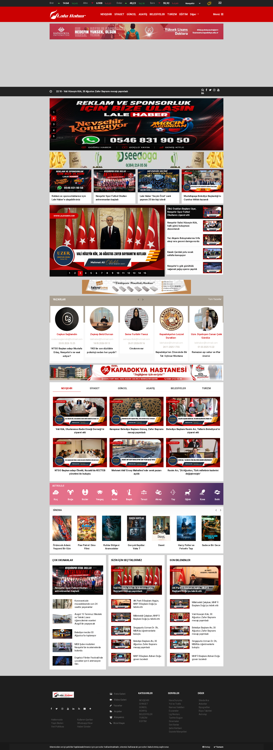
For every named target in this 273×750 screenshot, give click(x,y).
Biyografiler (204, 707)
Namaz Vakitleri (176, 707)
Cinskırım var (136, 348)
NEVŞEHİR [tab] (66, 388)
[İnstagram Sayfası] (63, 708)
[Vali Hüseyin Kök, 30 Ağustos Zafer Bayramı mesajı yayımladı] (136, 579)
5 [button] (54, 136)
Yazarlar (117, 705)
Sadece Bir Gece (186, 545)
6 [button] (96, 273)
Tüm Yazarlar (214, 299)
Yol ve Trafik (175, 704)
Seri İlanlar (174, 724)
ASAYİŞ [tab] (150, 388)
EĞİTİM (183, 14)
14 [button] (139, 273)
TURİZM (172, 14)
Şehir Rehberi (175, 728)
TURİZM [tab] (206, 388)
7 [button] (101, 273)
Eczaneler (174, 711)
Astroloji (203, 714)
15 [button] (144, 273)
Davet (136, 545)
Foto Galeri (119, 694)
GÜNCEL (131, 14)
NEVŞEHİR (106, 14)
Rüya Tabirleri (205, 711)
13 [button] (134, 273)
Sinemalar (174, 721)
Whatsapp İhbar (85, 723)
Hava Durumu (175, 700)
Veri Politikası (57, 726)
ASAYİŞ (143, 14)
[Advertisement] (136, 63)
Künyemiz (119, 717)
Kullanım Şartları (85, 719)
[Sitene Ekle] (91, 708)
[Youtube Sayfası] (69, 708)
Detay (207, 747)
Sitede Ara (204, 700)
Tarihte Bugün (176, 717)
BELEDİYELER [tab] (178, 388)
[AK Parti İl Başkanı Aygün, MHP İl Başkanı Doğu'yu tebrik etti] (195, 579)
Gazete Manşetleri (178, 731)
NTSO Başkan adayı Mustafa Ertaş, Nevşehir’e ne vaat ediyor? (67, 352)
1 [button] (54, 112)
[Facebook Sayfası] (53, 708)
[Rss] (80, 708)
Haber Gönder (84, 726)
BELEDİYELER (157, 14)
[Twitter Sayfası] (58, 708)
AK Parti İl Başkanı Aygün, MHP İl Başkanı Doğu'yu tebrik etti (91, 91)
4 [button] (54, 130)
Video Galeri (120, 699)
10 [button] (118, 273)
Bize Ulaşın (119, 723)
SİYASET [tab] (95, 388)
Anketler (203, 704)
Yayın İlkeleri (57, 723)
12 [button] (128, 273)
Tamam (219, 747)
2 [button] (54, 118)
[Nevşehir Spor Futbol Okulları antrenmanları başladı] (77, 579)
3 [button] (54, 124)
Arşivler (118, 711)
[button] (138, 299)
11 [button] (123, 273)
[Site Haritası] (86, 708)
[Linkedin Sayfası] (75, 708)
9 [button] (112, 273)
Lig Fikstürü (174, 714)
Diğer (193, 14)
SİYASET (119, 14)
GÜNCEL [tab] (122, 388)
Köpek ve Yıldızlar (211, 545)
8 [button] (107, 273)
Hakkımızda (57, 719)
